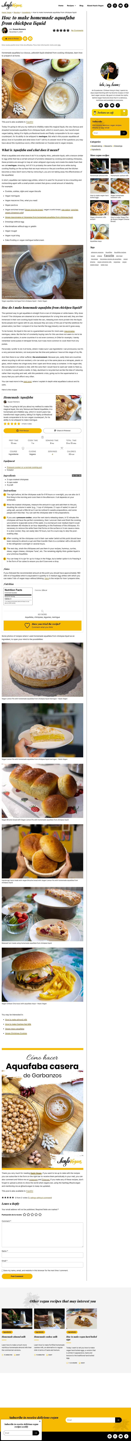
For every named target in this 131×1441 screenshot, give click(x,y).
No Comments (77, 30)
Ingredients (26, 12)
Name (5, 1251)
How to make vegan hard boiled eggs (99, 196)
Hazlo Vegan (7, 12)
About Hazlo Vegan (95, 6)
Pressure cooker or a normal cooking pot (24, 467)
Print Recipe (24, 431)
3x (80, 476)
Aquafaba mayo (96, 241)
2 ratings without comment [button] (40, 1198)
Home (60, 6)
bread (93, 256)
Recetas (17, 12)
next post (28, 381)
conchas (74, 210)
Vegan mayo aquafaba (14, 1029)
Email (4, 1261)
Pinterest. (46, 1179)
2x (76, 476)
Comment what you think (42, 627)
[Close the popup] (40, 1421)
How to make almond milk (16, 1019)
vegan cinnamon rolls (14, 212)
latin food (119, 256)
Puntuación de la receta (12, 1215)
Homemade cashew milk (119, 176)
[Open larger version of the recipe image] (68, 408)
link (59, 45)
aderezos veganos (97, 252)
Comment (6, 1221)
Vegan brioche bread (34, 210)
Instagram (33, 1179)
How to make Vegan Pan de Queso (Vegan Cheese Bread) (120, 219)
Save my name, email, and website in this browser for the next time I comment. (36, 1270)
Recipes (70, 6)
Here (47, 578)
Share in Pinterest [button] (64, 431)
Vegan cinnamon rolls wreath (98, 218)
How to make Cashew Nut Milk (18, 1024)
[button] (54, 30)
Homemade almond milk (99, 176)
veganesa (117, 262)
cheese (99, 256)
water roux (104, 265)
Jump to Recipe (13, 38)
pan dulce (66, 210)
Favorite (109, 255)
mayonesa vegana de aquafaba (110, 259)
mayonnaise (69, 331)
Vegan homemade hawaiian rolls (117, 196)
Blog (81, 6)
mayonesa (94, 259)
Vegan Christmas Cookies (16, 1033)
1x (73, 476)
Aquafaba (109, 252)
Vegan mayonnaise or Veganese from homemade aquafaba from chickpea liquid (39, 217)
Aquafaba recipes (120, 252)
